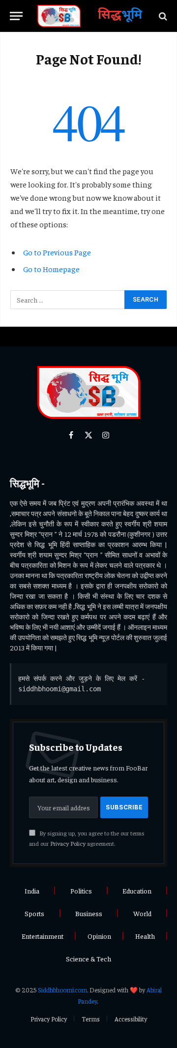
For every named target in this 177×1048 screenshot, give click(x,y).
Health (145, 935)
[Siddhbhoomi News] (59, 16)
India (32, 890)
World (142, 913)
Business (88, 913)
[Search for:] (67, 299)
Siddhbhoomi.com (62, 990)
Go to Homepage (51, 269)
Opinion (99, 935)
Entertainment (42, 935)
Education (136, 890)
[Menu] (16, 16)
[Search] (162, 16)
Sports (34, 913)
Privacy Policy (68, 843)
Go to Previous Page (57, 252)
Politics (81, 890)
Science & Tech (88, 958)
